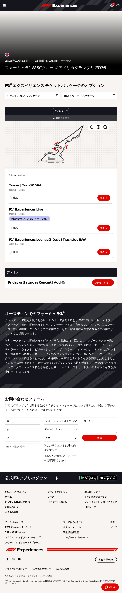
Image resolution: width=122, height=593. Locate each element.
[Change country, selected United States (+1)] (8, 446)
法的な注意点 (62, 568)
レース (51, 497)
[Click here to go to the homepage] (59, 5)
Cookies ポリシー (41, 568)
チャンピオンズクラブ (96, 497)
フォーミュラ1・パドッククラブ (101, 502)
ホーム (8, 497)
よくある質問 (11, 512)
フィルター (60, 111)
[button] (113, 5)
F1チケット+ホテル (57, 502)
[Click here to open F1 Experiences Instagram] (13, 559)
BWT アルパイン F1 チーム (18, 527)
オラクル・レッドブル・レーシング (23, 537)
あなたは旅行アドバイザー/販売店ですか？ (60, 458)
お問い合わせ (11, 507)
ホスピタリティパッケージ (79, 95)
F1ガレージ (90, 507)
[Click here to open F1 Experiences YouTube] (19, 559)
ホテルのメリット (72, 527)
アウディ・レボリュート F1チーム (23, 542)
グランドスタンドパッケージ (23, 95)
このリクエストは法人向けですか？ (60, 447)
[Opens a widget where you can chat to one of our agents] (110, 587)
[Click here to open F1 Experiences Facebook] (7, 559)
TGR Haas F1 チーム (15, 532)
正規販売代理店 (71, 532)
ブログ (113, 527)
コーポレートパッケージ (75, 537)
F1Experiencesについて (18, 502)
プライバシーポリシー (16, 568)
